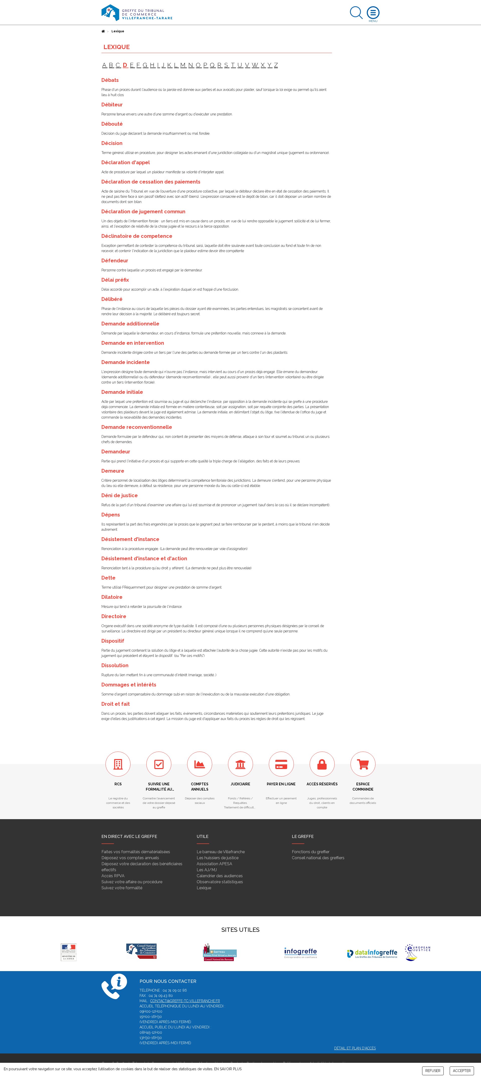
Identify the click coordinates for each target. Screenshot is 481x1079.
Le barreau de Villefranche (221, 851)
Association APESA (214, 863)
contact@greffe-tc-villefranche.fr (185, 1001)
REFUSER (432, 1071)
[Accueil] (103, 31)
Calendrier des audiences (220, 875)
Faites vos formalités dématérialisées (135, 851)
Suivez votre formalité (121, 887)
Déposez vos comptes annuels (130, 857)
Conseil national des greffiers (318, 857)
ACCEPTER (462, 1071)
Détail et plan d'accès (355, 1048)
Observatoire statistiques (220, 881)
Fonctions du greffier (310, 851)
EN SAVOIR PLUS (228, 1069)
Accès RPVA (113, 875)
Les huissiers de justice (217, 857)
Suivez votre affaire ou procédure (131, 881)
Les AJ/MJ (207, 869)
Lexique (204, 887)
